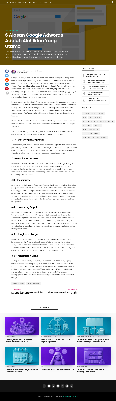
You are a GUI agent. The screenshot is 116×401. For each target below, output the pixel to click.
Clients (35, 2)
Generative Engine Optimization (93, 113)
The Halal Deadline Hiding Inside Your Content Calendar (22, 370)
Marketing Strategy (34, 283)
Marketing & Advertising (91, 129)
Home (6, 2)
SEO (84, 117)
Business (97, 125)
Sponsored (87, 125)
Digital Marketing (11, 30)
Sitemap (66, 396)
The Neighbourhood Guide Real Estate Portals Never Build (19, 340)
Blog (40, 2)
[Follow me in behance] (58, 386)
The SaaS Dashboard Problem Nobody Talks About (90, 370)
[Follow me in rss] (71, 386)
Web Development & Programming (94, 137)
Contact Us (47, 2)
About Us (13, 2)
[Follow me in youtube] (49, 386)
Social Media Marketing (90, 133)
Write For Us (74, 396)
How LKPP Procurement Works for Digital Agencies (55, 340)
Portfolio (28, 2)
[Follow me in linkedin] (53, 386)
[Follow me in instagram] (44, 386)
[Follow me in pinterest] (62, 386)
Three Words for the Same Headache (57, 369)
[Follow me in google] (67, 386)
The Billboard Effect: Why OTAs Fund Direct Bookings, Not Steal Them (93, 340)
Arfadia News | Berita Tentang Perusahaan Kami (98, 121)
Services (21, 2)
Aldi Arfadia (23, 73)
